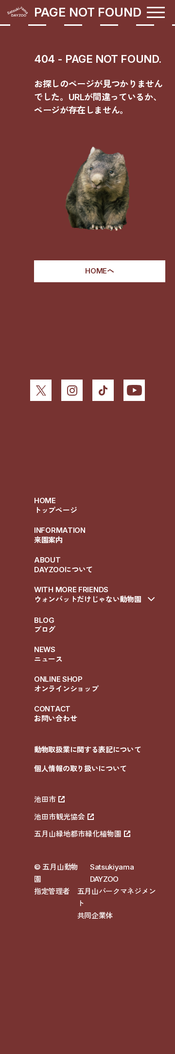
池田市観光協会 (59, 816)
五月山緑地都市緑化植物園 (78, 833)
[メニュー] (156, 12)
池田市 (45, 799)
